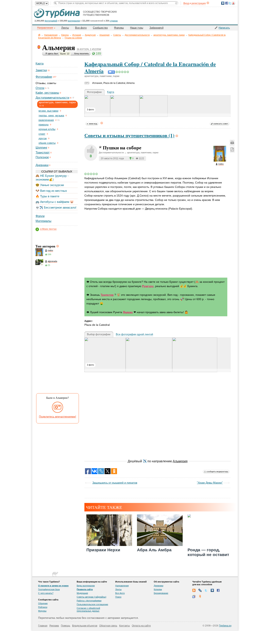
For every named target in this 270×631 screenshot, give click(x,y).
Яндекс (128, 312)
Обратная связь (108, 625)
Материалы (43, 221)
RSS (193, 590)
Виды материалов (86, 585)
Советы (117, 35)
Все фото (81, 27)
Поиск (118, 597)
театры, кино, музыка (51, 115)
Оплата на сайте (141, 625)
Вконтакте (212, 590)
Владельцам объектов (84, 625)
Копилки (158, 589)
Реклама (54, 625)
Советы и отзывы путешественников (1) (129, 135)
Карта (39, 63)
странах (114, 21)
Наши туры (136, 27)
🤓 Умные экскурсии (50, 185)
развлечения (46, 120)
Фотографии (44, 76)
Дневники (42, 165)
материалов (74, 21)
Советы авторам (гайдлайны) (91, 597)
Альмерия (104, 35)
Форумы (119, 27)
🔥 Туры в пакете (47, 196)
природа (43, 124)
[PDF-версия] (232, 150)
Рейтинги (42, 607)
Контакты (124, 625)
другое (43, 138)
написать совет (220, 124)
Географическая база (49, 589)
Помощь (65, 625)
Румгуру (148, 286)
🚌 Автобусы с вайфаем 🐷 (55, 201)
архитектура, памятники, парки (169, 35)
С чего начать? (45, 593)
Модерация (82, 593)
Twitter (206, 590)
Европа (65, 35)
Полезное (42, 157)
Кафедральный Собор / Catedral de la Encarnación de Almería (150, 67)
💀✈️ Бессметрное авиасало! (56, 207)
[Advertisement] (56, 331)
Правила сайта (85, 589)
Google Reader (193, 596)
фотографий (51, 21)
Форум (40, 216)
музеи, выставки (48, 110)
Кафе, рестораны (47, 92)
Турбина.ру (225, 625)
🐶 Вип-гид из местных (51, 190)
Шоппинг (41, 147)
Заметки (41, 70)
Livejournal (200, 590)
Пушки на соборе (73, 38)
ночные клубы (47, 129)
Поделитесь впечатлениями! (57, 416)
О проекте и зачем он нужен (53, 585)
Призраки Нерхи (103, 550)
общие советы (47, 142)
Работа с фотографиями (89, 600)
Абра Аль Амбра (154, 550)
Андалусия (90, 35)
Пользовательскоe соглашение (92, 604)
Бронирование (161, 593)
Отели (40, 88)
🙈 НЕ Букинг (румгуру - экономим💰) (52, 177)
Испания (76, 35)
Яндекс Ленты (200, 596)
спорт (42, 133)
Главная (39, 35)
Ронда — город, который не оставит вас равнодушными (208, 554)
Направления (51, 35)
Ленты (65, 27)
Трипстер (107, 294)
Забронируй (156, 27)
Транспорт (43, 152)
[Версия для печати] (232, 143)
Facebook (218, 590)
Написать (224, 27)
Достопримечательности (137, 35)
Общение (43, 603)
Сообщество (100, 27)
